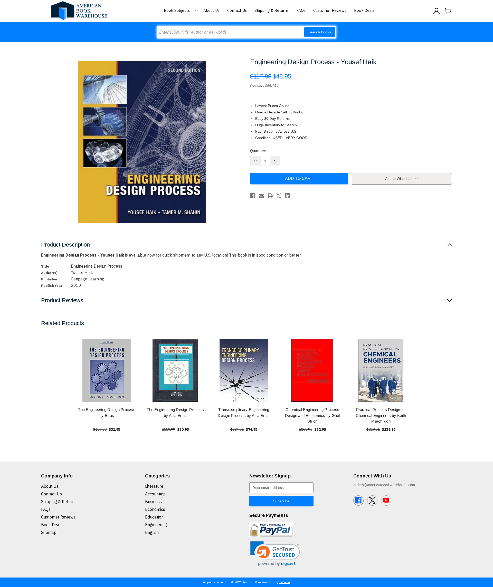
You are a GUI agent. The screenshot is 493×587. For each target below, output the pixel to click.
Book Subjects (177, 10)
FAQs (301, 10)
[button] (275, 554)
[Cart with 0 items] (448, 11)
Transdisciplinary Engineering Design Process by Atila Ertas (244, 412)
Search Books (319, 32)
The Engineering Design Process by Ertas (106, 412)
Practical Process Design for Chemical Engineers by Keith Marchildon (381, 415)
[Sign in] (436, 11)
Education (154, 517)
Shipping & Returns (271, 10)
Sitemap (48, 532)
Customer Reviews (329, 10)
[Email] (261, 195)
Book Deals (364, 10)
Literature (154, 486)
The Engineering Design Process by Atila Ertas (175, 412)
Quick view (107, 370)
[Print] (270, 195)
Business (153, 501)
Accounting (155, 493)
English (152, 532)
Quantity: (258, 150)
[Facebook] (252, 195)
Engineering (156, 524)
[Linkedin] (287, 195)
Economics (155, 509)
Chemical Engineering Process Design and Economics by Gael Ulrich (312, 415)
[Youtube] (386, 500)
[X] (278, 195)
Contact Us (237, 10)
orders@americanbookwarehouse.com (384, 485)
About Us (211, 10)
